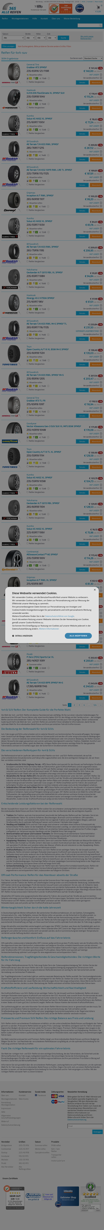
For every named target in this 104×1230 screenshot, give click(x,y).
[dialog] (52, 615)
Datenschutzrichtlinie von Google (59, 616)
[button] (22, 635)
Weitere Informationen (49, 629)
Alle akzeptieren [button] (78, 635)
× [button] (95, 590)
